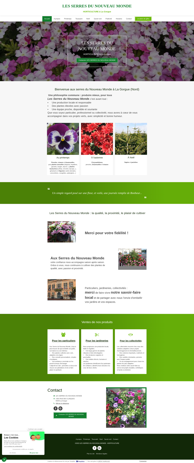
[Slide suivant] (73, 232)
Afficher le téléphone (62, 403)
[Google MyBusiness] (60, 408)
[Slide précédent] (49, 232)
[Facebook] (56, 408)
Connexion (143, 461)
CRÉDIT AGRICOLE (104, 461)
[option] (61, 231)
